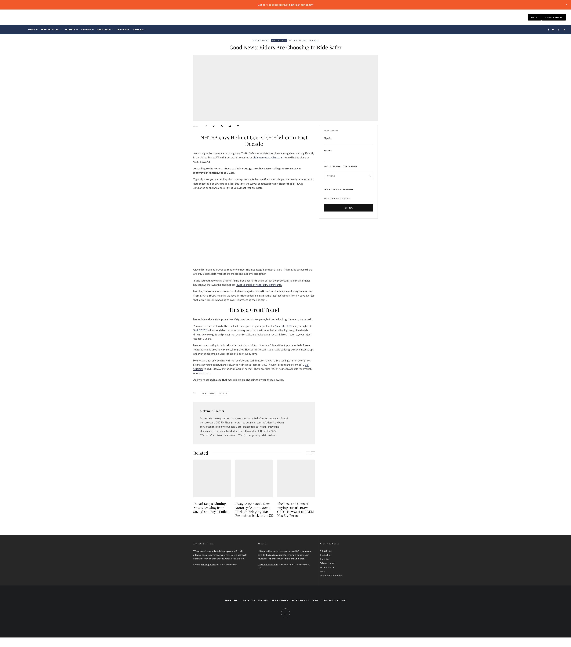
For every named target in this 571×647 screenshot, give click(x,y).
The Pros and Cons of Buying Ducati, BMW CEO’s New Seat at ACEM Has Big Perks (295, 510)
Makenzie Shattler (260, 40)
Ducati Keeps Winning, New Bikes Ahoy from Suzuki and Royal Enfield (211, 508)
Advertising (326, 551)
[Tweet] (214, 126)
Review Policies (327, 567)
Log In (534, 17)
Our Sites (324, 559)
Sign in (327, 138)
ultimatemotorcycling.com (268, 157)
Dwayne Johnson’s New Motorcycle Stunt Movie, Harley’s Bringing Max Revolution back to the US (254, 510)
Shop (322, 571)
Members (138, 29)
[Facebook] (548, 29)
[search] (370, 175)
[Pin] (222, 126)
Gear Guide (104, 29)
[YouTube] (553, 29)
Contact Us (325, 555)
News (31, 29)
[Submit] (230, 126)
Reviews (86, 29)
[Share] (206, 126)
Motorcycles (50, 29)
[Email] (238, 126)
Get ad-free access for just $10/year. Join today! (285, 4)
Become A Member (554, 17)
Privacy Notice (327, 563)
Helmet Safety (209, 393)
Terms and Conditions (331, 575)
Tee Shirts (123, 29)
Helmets (70, 29)
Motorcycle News (279, 40)
